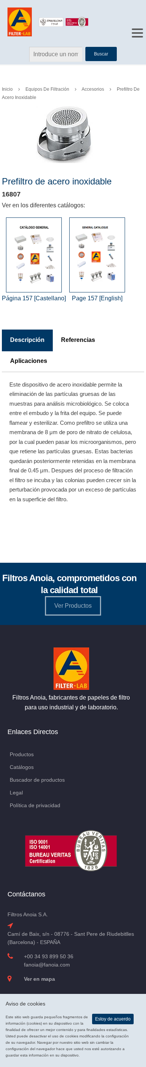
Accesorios (93, 89)
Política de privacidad (35, 805)
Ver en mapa (39, 979)
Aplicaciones (28, 361)
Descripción (27, 340)
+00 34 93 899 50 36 (48, 956)
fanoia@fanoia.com (47, 965)
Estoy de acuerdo (113, 1019)
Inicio (7, 89)
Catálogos (22, 767)
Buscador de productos (37, 780)
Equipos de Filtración (47, 89)
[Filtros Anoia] (20, 21)
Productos (22, 754)
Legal (16, 793)
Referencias (78, 340)
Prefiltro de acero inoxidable (57, 181)
